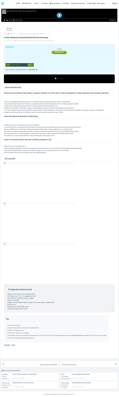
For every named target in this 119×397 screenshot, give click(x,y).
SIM (16, 33)
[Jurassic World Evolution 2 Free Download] (6, 378)
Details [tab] (10, 28)
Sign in (116, 3)
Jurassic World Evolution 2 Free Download (24, 374)
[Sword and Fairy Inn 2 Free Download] (6, 385)
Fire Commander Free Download (81, 374)
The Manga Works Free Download (81, 382)
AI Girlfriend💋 (91, 3)
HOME (18, 3)
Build (13, 345)
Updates (45, 3)
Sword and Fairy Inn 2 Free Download (23, 382)
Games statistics (55, 3)
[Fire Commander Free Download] (65, 377)
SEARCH (66, 3)
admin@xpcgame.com (79, 335)
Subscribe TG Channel (79, 3)
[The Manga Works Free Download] (65, 385)
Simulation (7, 345)
